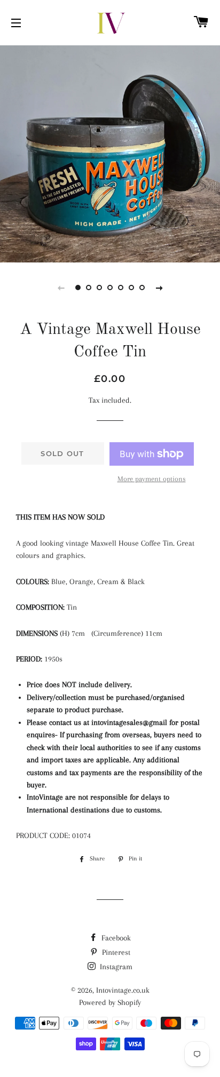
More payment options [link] (151, 479)
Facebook (115, 938)
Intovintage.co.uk (123, 990)
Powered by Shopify (110, 1002)
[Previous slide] (61, 287)
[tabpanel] (110, 152)
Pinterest (115, 952)
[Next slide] (159, 287)
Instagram (115, 966)
